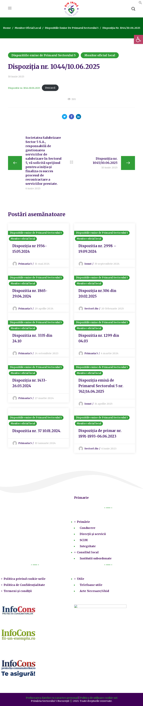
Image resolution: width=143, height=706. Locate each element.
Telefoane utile (91, 585)
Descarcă (50, 87)
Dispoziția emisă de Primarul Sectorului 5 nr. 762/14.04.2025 (100, 386)
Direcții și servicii (93, 534)
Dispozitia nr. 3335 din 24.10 (32, 338)
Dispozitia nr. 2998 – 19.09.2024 (97, 249)
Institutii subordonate (96, 558)
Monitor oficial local (28, 27)
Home (7, 27)
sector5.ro (91, 308)
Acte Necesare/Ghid (94, 591)
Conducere (87, 528)
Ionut (88, 263)
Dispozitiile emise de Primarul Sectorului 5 (72, 27)
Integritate (88, 546)
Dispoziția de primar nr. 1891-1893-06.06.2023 (100, 433)
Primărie (83, 521)
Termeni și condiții (18, 591)
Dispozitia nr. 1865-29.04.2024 (29, 293)
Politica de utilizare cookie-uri (98, 697)
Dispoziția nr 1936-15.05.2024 (29, 249)
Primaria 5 (25, 263)
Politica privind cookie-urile (25, 578)
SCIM (84, 540)
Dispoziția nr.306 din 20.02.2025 (97, 293)
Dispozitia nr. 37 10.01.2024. (36, 431)
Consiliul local (88, 552)
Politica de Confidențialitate (24, 585)
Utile (80, 578)
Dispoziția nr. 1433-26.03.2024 (29, 383)
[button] (140, 3)
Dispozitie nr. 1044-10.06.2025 (24, 87)
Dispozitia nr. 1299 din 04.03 (98, 338)
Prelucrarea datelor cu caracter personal (52, 697)
